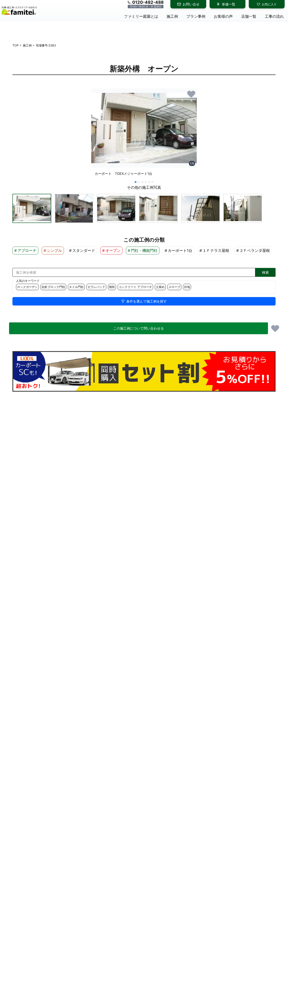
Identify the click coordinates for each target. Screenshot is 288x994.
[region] (144, 133)
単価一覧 (228, 4)
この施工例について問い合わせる (138, 328)
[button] (31, 208)
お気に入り (269, 4)
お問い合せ (191, 4)
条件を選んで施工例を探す (146, 301)
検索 (265, 272)
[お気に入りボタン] (191, 94)
